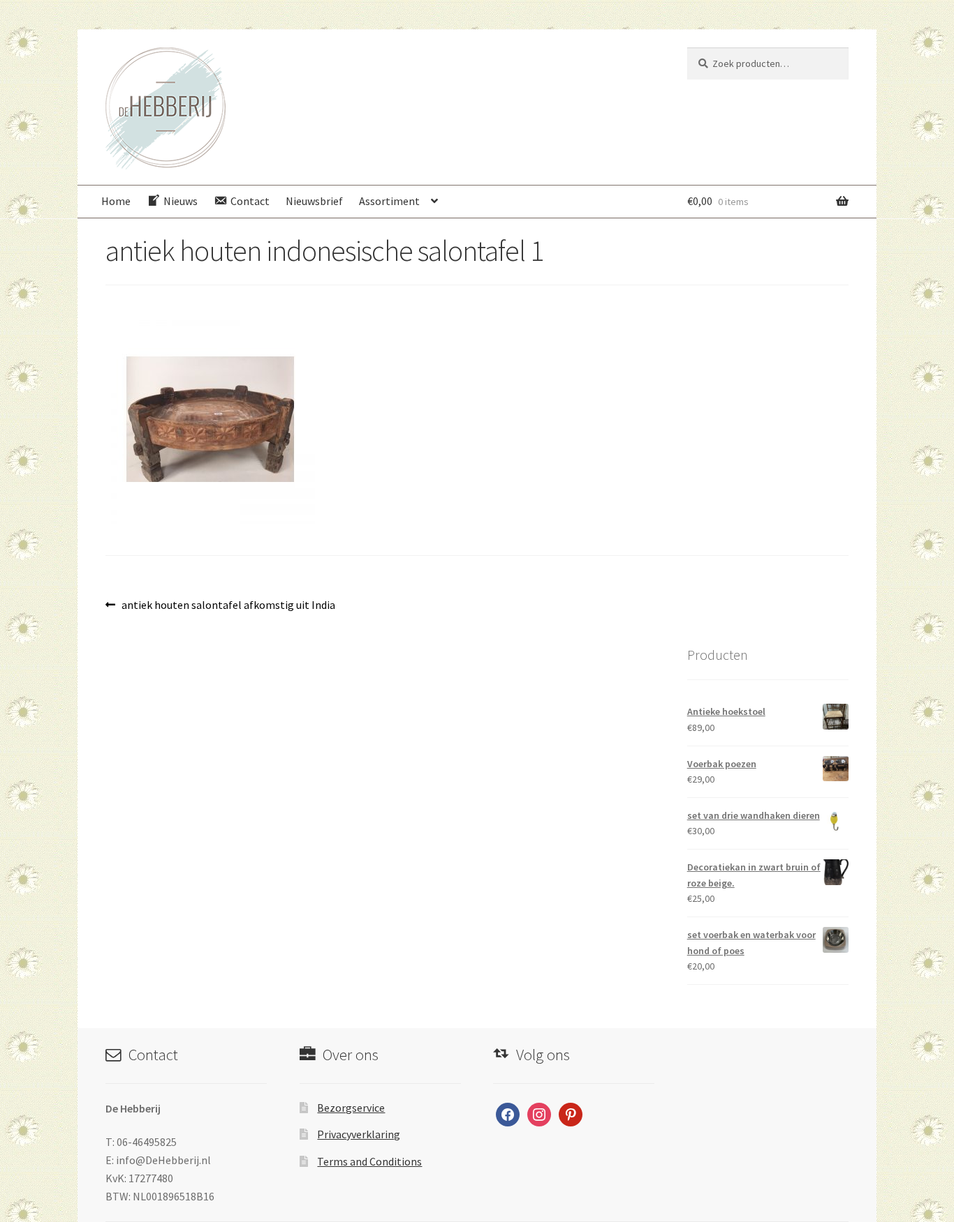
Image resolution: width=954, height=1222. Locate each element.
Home (116, 201)
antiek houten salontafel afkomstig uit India (228, 605)
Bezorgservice (351, 1108)
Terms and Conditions (369, 1161)
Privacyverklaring (358, 1134)
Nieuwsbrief (314, 201)
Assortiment (389, 201)
